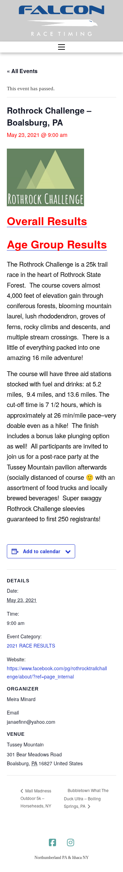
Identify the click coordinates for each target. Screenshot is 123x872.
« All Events (22, 71)
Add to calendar (41, 551)
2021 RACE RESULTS (31, 645)
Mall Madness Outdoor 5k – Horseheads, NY (35, 798)
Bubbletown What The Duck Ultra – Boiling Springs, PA (86, 798)
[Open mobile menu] (61, 47)
